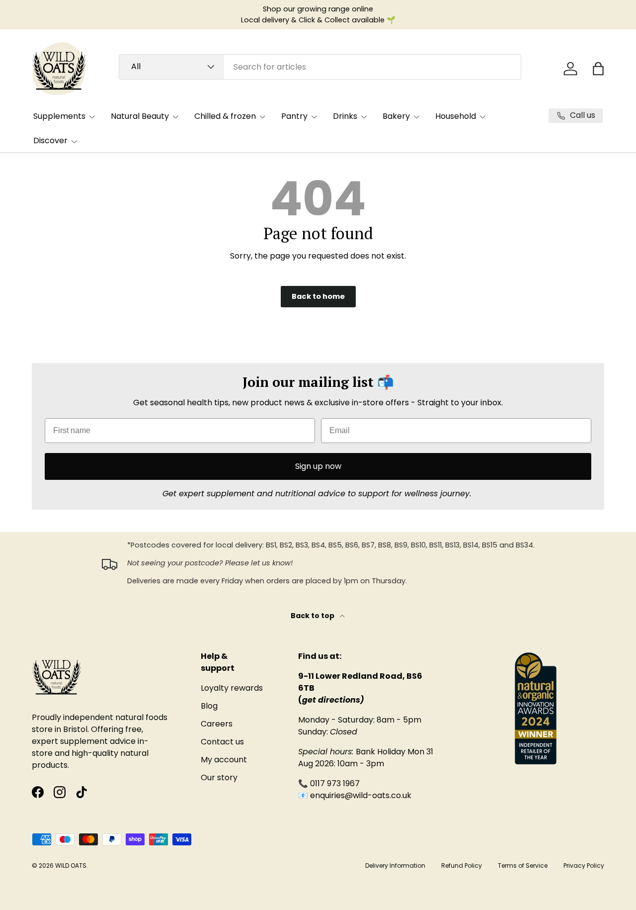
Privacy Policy (583, 865)
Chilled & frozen (225, 116)
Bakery (396, 116)
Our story (219, 777)
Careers (217, 723)
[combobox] (320, 67)
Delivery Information (395, 865)
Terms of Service (523, 865)
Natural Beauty (140, 116)
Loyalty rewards (232, 688)
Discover (50, 140)
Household (455, 116)
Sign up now (318, 466)
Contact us (222, 741)
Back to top (313, 616)
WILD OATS (70, 865)
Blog (209, 706)
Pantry (294, 116)
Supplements (59, 116)
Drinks (345, 116)
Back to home (318, 296)
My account (224, 759)
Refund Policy (461, 865)
